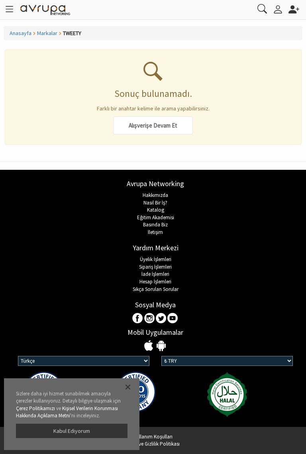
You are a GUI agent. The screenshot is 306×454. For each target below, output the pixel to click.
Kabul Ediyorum (71, 430)
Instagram (149, 318)
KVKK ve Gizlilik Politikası (153, 443)
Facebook (138, 318)
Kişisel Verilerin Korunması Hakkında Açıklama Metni (67, 412)
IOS (149, 346)
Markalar (47, 33)
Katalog (155, 209)
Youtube (172, 318)
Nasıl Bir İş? (155, 202)
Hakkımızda (155, 195)
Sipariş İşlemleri (155, 266)
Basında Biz (155, 224)
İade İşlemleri (155, 274)
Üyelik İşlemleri (155, 259)
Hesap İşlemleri (155, 281)
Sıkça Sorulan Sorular (155, 289)
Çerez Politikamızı (35, 408)
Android (161, 346)
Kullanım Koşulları (153, 436)
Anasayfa (20, 33)
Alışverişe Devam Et (153, 125)
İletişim (155, 232)
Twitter (161, 318)
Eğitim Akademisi (155, 217)
